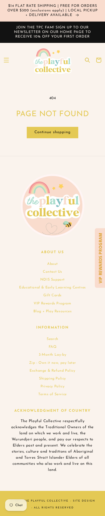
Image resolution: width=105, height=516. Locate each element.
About (52, 264)
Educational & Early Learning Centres (52, 287)
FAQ (53, 347)
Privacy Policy (52, 386)
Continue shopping (52, 132)
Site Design (84, 501)
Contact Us (52, 272)
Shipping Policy (52, 379)
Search (52, 339)
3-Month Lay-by (52, 355)
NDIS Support (52, 280)
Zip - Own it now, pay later (52, 363)
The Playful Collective (46, 501)
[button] (6, 60)
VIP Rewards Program (52, 303)
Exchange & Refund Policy (52, 371)
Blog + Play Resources (52, 311)
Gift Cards (52, 295)
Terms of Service (52, 394)
